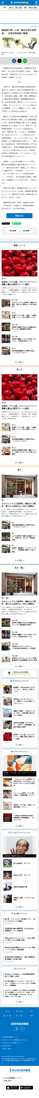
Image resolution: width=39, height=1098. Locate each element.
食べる (11, 7)
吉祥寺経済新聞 (18, 2)
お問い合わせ (7, 1046)
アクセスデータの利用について (12, 1043)
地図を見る (19, 216)
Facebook (16, 1029)
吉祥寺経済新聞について (10, 1037)
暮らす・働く (33, 7)
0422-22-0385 (17, 71)
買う (25, 7)
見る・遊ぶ (18, 7)
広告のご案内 (7, 1049)
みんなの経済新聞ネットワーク (19, 1070)
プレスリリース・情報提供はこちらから (15, 1040)
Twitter (22, 1029)
